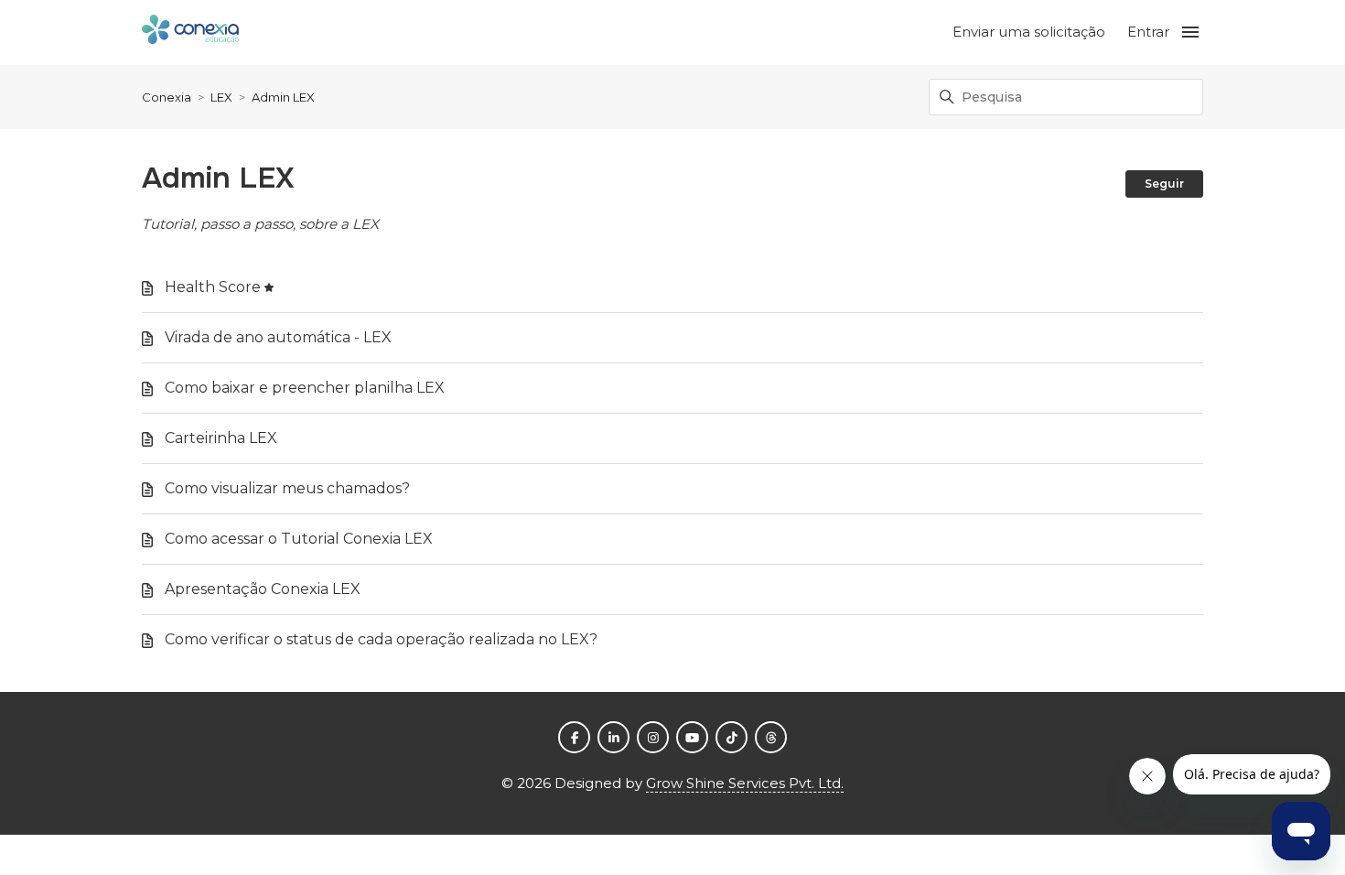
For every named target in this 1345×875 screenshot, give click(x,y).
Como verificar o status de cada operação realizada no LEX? (381, 639)
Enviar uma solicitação (1028, 31)
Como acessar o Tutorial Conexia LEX (299, 538)
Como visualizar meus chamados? (287, 488)
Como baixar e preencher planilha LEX (305, 387)
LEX (221, 97)
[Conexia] (190, 32)
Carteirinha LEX (221, 438)
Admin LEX (283, 97)
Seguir (1164, 183)
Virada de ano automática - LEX (278, 337)
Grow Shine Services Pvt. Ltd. (745, 783)
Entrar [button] (1148, 31)
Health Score (213, 287)
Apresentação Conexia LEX (262, 589)
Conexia (166, 97)
